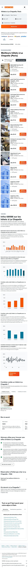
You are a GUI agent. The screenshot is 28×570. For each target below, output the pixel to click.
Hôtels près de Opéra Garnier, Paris (11, 535)
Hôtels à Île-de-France (6, 546)
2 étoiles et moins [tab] (22, 391)
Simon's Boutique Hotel (16, 125)
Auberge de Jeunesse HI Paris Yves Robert (17, 139)
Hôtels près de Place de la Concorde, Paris (12, 521)
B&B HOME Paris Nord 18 (16, 65)
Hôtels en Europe (13, 545)
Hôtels (7, 545)
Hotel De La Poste (14, 181)
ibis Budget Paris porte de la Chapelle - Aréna (17, 95)
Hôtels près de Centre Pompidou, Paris (12, 526)
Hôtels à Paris (14, 546)
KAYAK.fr (3, 545)
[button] (2, 7)
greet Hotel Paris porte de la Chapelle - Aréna (17, 80)
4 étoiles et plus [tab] (5, 391)
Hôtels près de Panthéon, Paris (10, 517)
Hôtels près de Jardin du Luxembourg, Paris (13, 523)
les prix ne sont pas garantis (7, 556)
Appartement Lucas (15, 153)
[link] (14, 374)
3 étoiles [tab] (14, 391)
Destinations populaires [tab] (15, 509)
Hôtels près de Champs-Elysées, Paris (11, 525)
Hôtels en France (21, 545)
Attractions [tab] (5, 509)
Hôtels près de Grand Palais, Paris (11, 532)
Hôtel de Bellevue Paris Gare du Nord (17, 110)
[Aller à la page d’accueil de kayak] (9, 7)
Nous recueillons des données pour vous (11, 563)
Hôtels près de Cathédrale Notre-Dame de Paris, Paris (14, 529)
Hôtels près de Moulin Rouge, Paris (11, 519)
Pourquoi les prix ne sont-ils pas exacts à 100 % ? (13, 566)
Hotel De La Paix (14, 195)
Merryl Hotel (13, 167)
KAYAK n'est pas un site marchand (10, 561)
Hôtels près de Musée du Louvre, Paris (12, 533)
